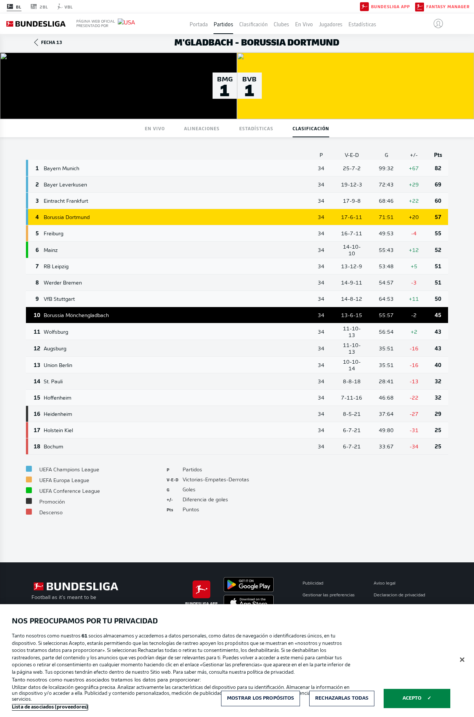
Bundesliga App (390, 7)
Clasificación (253, 24)
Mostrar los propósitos (260, 698)
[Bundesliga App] (364, 6)
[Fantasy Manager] (419, 6)
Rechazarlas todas (341, 698)
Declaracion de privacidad (399, 595)
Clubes (281, 24)
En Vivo (304, 24)
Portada (199, 24)
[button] (435, 23)
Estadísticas (362, 24)
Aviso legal (384, 583)
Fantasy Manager (448, 7)
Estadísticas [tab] (256, 128)
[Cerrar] (462, 660)
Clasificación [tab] (311, 128)
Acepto (412, 698)
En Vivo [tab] (155, 128)
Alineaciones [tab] (202, 128)
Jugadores (331, 24)
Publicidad (313, 583)
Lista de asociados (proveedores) (50, 707)
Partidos (223, 24)
